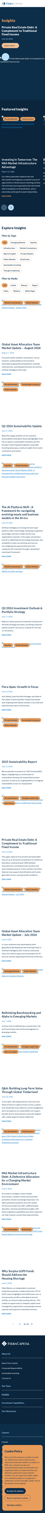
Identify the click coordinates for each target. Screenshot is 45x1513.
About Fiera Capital (10, 1363)
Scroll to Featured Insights (5, 57)
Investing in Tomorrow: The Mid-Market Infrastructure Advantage (19, 163)
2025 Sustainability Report (19, 761)
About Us (6, 1353)
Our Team (6, 1386)
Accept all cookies (15, 1491)
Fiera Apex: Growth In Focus (20, 686)
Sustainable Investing (10, 1373)
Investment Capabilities (13, 1403)
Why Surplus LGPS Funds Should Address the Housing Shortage (18, 1274)
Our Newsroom (9, 1411)
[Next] (11, 207)
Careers (5, 1432)
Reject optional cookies (17, 1498)
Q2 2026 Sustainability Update (22, 426)
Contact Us (6, 1378)
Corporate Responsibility (12, 1368)
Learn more (11, 45)
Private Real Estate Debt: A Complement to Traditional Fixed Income (19, 843)
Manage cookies (14, 1505)
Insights (5, 1394)
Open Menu (41, 3)
